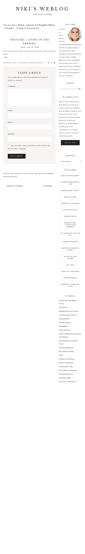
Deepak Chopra (65, 323)
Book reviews (70, 197)
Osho (61, 355)
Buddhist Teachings (70, 203)
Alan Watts (63, 308)
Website (11, 134)
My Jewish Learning (66, 352)
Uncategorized (70, 278)
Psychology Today (66, 367)
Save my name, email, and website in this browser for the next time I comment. (29, 147)
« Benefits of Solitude (14, 186)
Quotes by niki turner (70, 257)
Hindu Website (64, 330)
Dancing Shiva (64, 319)
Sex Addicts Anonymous (68, 370)
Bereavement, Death (70, 190)
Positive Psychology (66, 359)
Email (11, 122)
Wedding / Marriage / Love (70, 285)
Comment (12, 86)
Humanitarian (70, 216)
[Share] (47, 63)
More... (71, 76)
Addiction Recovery (70, 176)
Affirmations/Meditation (70, 183)
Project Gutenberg (66, 363)
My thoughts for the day (70, 234)
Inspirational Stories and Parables (70, 225)
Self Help (70, 265)
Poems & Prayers (70, 242)
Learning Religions (66, 348)
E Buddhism (63, 326)
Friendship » (48, 186)
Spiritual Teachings (70, 271)
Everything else (70, 210)
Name (11, 110)
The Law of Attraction (67, 382)
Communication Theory (68, 315)
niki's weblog (42, 9)
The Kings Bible (65, 378)
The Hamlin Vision (66, 374)
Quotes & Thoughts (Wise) (31, 63)
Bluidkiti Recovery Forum (68, 311)
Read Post (70, 142)
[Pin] (54, 63)
